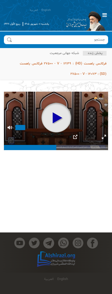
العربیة (34, 10)
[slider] (56, 147)
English (46, 10)
